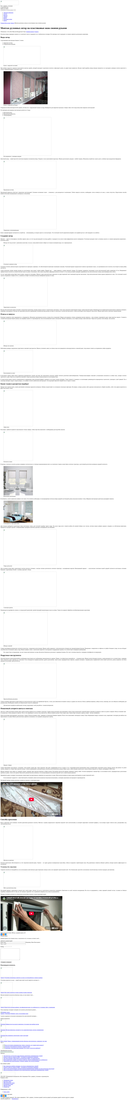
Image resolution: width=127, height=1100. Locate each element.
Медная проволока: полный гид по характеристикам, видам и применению (25, 1030)
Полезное (3, 1024)
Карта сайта (6, 1091)
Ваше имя (3, 942)
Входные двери (7, 1081)
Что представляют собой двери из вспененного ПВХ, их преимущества (22, 1058)
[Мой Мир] (5, 934)
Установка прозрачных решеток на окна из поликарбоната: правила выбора (23, 977)
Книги (5, 20)
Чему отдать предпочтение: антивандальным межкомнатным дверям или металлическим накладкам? (29, 1068)
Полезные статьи (8, 19)
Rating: (2, 946)
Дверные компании (8, 12)
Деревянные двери (8, 1080)
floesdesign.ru (15, 1098)
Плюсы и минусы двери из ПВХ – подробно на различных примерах (21, 1057)
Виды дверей (4, 1041)
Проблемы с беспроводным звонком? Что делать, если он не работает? (22, 1048)
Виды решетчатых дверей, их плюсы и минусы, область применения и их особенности (25, 1059)
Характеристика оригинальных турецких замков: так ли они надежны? (21, 1061)
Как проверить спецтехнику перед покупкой (17, 1035)
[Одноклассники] (3, 934)
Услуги (5, 14)
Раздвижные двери (8, 1084)
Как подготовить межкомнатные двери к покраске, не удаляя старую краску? (24, 1045)
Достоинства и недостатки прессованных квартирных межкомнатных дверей (23, 1055)
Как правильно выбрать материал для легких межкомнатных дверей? (21, 1066)
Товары (5, 16)
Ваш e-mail (3, 943)
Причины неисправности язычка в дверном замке (17, 1046)
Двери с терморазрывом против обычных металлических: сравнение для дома (27, 1041)
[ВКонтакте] (1, 934)
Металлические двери (9, 1083)
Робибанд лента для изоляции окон (19, 1013)
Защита (37, 31)
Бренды (5, 15)
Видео (5, 18)
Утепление (7, 1013)
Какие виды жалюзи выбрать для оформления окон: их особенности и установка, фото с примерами (30, 1007)
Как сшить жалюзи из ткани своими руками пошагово (18, 992)
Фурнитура (6, 1086)
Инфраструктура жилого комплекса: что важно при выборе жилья (22, 1024)
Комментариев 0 (30, 31)
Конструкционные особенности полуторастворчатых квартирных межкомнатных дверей (26, 1070)
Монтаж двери (7, 1085)
